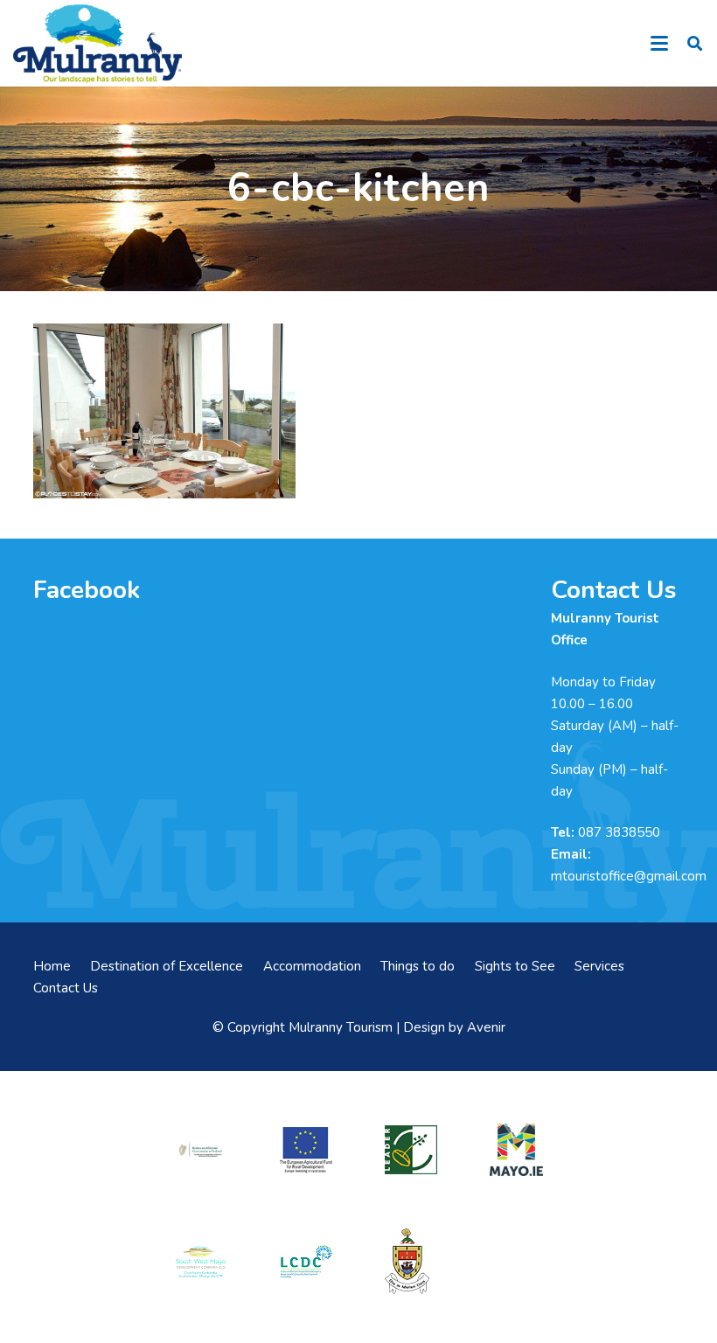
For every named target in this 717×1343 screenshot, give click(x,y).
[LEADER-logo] (411, 1149)
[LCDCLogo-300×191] (306, 1261)
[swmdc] (200, 1261)
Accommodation (312, 966)
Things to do (417, 966)
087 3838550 (619, 832)
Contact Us (65, 988)
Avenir (486, 1027)
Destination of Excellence (166, 966)
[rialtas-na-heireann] (200, 1150)
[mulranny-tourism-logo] (97, 43)
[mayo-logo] (516, 1150)
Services (599, 966)
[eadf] (306, 1150)
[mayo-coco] (411, 1261)
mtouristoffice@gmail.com (629, 876)
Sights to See (515, 966)
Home (52, 966)
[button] (659, 43)
